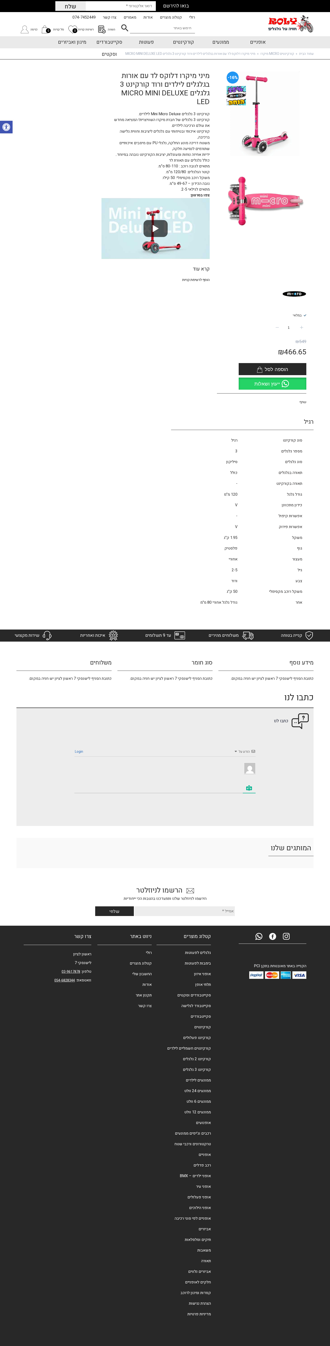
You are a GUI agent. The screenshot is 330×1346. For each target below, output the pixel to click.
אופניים (205, 1155)
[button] (272, 382)
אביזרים (205, 1229)
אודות (148, 17)
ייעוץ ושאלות (267, 384)
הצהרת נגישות (200, 1303)
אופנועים (203, 1123)
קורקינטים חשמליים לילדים (189, 1048)
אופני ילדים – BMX (195, 1176)
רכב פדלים (202, 1165)
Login (79, 751)
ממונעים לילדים (198, 1080)
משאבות (204, 1250)
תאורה (206, 1261)
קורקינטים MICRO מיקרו (277, 53)
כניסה (33, 29)
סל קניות (56, 30)
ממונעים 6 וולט (199, 1101)
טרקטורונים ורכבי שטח (192, 1144)
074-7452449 (84, 17)
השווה (111, 29)
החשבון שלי (142, 974)
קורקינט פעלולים (197, 1038)
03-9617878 (71, 971)
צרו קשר (109, 17)
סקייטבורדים (201, 1016)
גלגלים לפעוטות (198, 953)
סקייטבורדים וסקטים (194, 995)
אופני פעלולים (199, 1197)
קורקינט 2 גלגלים (197, 1059)
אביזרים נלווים (199, 1271)
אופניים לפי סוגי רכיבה (193, 1218)
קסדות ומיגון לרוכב (195, 1293)
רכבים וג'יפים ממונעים (193, 1133)
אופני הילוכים (200, 1208)
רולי (192, 17)
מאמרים (130, 17)
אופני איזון (202, 974)
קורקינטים (202, 1027)
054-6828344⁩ (64, 980)
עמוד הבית (306, 53)
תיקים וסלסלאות (198, 1240)
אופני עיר (203, 1186)
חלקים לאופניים (198, 1282)
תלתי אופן (203, 985)
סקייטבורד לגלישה (196, 1006)
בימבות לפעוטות (198, 963)
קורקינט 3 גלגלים (197, 1070)
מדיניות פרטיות (199, 1314)
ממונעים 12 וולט (197, 1112)
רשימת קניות (84, 30)
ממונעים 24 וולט (197, 1091)
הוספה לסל (276, 369)
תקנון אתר (144, 995)
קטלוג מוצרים (171, 17)
